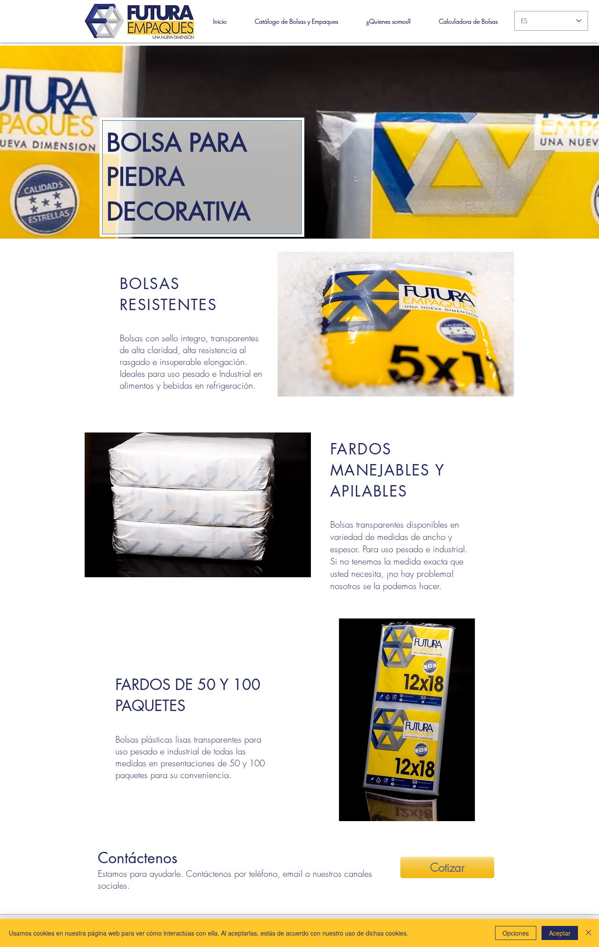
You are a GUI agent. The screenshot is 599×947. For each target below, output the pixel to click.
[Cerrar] (588, 933)
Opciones (516, 933)
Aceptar (559, 933)
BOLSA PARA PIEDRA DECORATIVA (178, 177)
